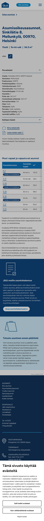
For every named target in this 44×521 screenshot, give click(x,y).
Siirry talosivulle (13, 128)
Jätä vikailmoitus (8, 407)
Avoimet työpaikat (9, 423)
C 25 (5, 183)
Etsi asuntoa (6, 386)
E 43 (4, 209)
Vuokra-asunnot (8, 391)
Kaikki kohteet (7, 399)
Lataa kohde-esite (14, 132)
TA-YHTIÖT (6, 421)
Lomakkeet (6, 412)
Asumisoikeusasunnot (10, 388)
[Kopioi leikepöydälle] (10, 56)
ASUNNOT (6, 383)
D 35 (5, 196)
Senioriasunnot (8, 394)
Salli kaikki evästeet (22, 503)
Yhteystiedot (7, 426)
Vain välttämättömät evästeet (22, 511)
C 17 (4, 179)
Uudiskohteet (7, 396)
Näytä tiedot (22, 517)
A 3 (4, 171)
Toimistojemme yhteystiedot (19, 450)
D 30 (5, 192)
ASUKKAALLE (7, 405)
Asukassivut (6, 410)
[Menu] (40, 5)
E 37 (4, 204)
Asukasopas (6, 415)
